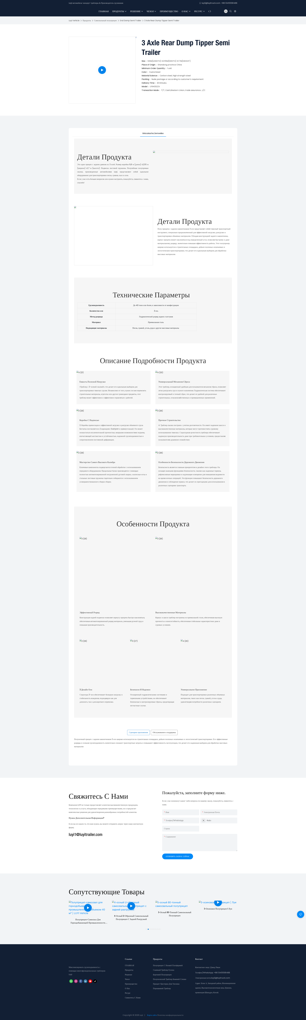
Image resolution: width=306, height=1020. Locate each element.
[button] (210, 11)
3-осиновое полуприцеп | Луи (218, 909)
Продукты (87, 20)
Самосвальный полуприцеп (105, 20)
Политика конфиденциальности (170, 1015)
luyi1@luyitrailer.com (85, 835)
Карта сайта (152, 1015)
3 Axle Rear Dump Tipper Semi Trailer (161, 20)
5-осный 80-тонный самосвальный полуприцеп (174, 914)
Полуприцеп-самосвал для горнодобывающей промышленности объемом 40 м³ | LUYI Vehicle (88, 922)
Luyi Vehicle (74, 20)
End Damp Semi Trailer (130, 20)
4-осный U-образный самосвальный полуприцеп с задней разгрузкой (131, 917)
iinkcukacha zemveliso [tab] (153, 133)
